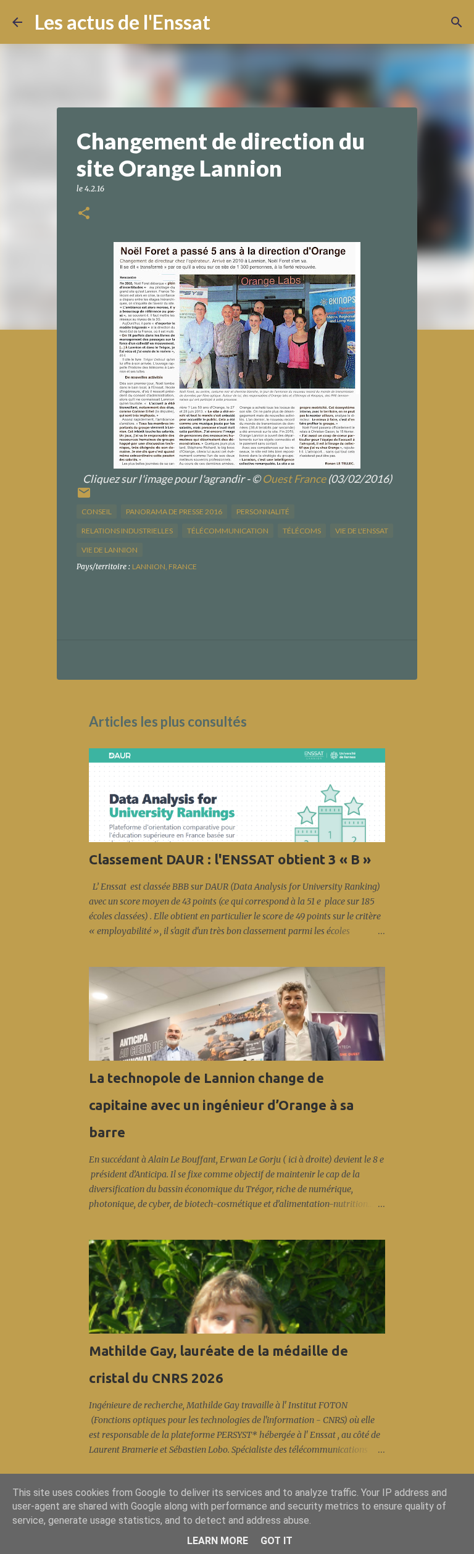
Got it (276, 1541)
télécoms (302, 530)
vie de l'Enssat (361, 530)
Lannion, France (164, 566)
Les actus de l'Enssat (122, 22)
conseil (96, 511)
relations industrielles (127, 530)
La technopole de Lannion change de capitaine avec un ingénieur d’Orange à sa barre (221, 1105)
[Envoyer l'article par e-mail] (84, 497)
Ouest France (294, 478)
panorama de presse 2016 (174, 511)
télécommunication (227, 530)
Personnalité (262, 511)
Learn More (217, 1541)
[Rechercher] (227, 22)
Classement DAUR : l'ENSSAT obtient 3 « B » (230, 859)
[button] (84, 214)
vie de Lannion (109, 549)
